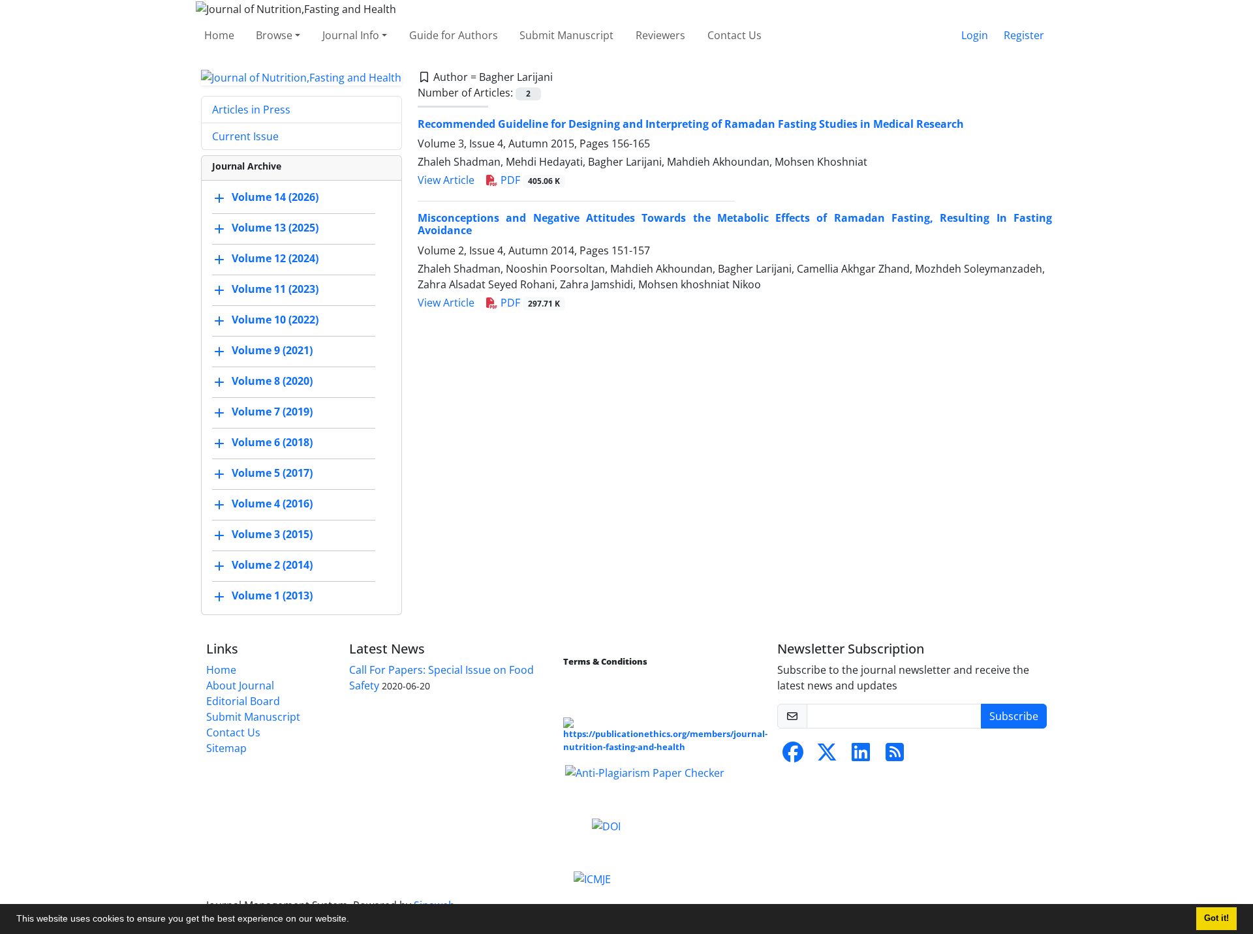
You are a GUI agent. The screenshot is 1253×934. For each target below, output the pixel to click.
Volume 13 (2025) (275, 228)
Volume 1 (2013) (272, 596)
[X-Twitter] (827, 756)
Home (219, 35)
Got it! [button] (1216, 918)
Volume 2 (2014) (272, 565)
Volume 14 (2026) (275, 197)
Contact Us (734, 35)
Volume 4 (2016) (272, 504)
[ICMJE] (592, 878)
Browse (274, 35)
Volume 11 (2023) (275, 289)
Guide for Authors (453, 35)
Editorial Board (243, 701)
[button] (354, 920)
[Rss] (894, 756)
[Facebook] (793, 756)
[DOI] (606, 825)
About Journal (240, 685)
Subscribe (1013, 716)
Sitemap (226, 748)
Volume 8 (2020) (272, 381)
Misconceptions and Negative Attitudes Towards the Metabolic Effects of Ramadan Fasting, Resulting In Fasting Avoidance (735, 224)
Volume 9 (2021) (272, 351)
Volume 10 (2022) (275, 320)
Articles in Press (251, 109)
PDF (529, 180)
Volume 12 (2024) (275, 259)
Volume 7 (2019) (272, 412)
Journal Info (350, 35)
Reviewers (660, 35)
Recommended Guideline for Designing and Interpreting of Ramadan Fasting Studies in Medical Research (691, 124)
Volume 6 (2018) (272, 443)
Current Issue (245, 136)
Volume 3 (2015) (272, 535)
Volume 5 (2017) (272, 473)
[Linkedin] (860, 756)
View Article (446, 180)
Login (974, 35)
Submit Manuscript (566, 35)
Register (1024, 35)
